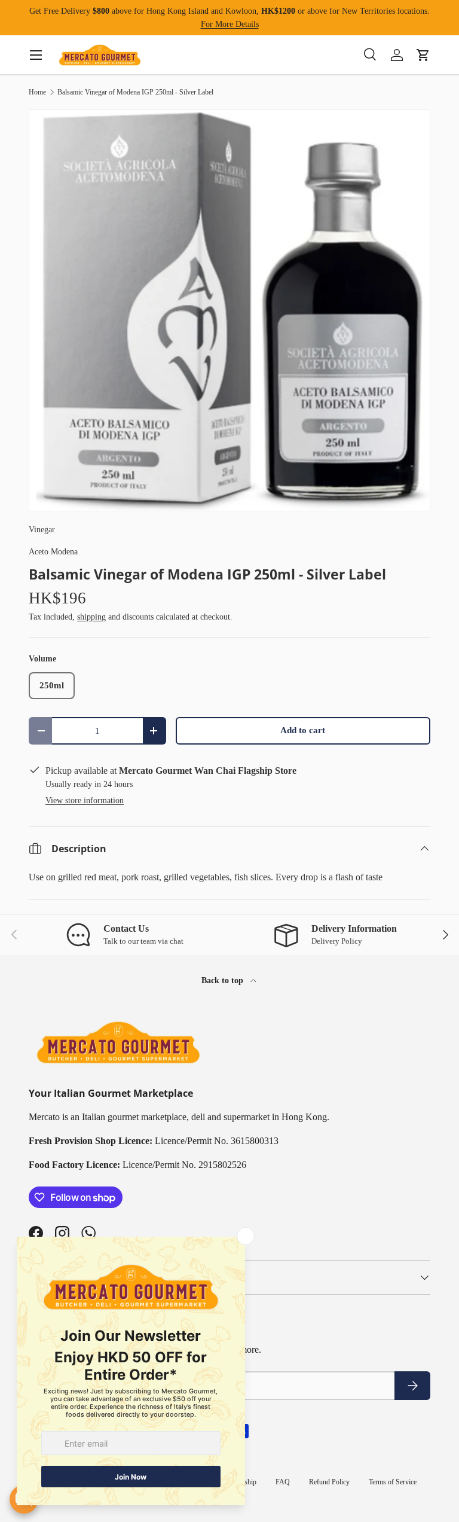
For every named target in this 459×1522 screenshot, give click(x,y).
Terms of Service (393, 1482)
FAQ (283, 1482)
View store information (84, 800)
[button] (423, 55)
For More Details (230, 24)
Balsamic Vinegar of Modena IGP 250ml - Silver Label (135, 92)
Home (37, 92)
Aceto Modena (53, 551)
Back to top (223, 980)
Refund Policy (329, 1482)
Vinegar (42, 529)
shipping (91, 616)
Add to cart (302, 730)
